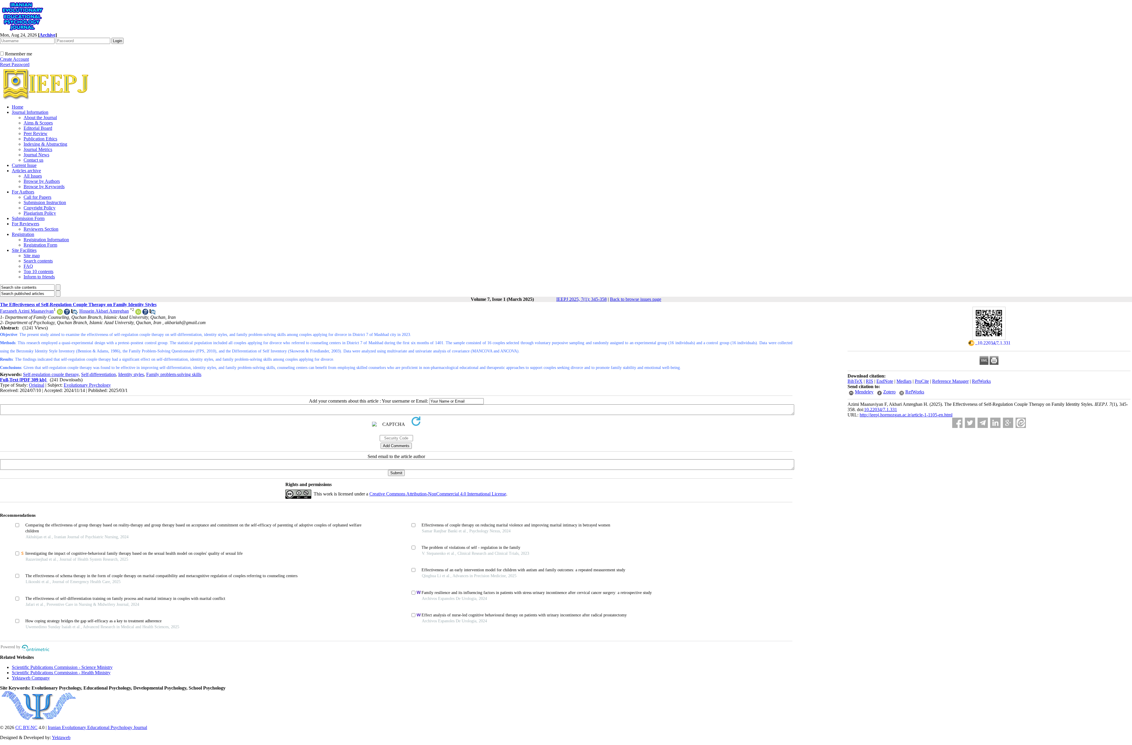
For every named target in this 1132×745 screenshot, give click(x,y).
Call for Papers (37, 197)
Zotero (889, 391)
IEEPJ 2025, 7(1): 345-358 (581, 299)
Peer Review (35, 133)
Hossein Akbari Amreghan (104, 311)
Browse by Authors (42, 181)
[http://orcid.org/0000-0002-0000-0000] (60, 313)
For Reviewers (25, 223)
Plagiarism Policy (40, 213)
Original (36, 385)
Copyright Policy (39, 207)
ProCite (922, 381)
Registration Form (40, 244)
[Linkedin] (995, 423)
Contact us (33, 160)
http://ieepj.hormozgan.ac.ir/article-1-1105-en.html (906, 414)
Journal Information (30, 112)
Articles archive (26, 170)
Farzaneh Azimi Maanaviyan (27, 311)
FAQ (28, 266)
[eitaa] (1021, 423)
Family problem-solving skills (173, 374)
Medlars (903, 381)
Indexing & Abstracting (45, 144)
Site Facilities (24, 250)
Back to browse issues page (635, 299)
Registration (23, 234)
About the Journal (40, 117)
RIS (869, 381)
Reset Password (14, 64)
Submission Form (28, 218)
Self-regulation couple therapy (51, 374)
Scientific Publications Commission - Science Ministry (62, 667)
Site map (32, 255)
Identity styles (131, 374)
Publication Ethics (40, 138)
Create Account (14, 59)
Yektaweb (61, 737)
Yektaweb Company (31, 677)
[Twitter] (970, 423)
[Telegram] (983, 423)
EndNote (884, 381)
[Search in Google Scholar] (67, 313)
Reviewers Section (41, 229)
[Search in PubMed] (74, 313)
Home (17, 106)
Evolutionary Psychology (87, 385)
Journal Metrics (38, 149)
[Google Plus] (1008, 423)
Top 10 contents (38, 271)
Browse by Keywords (44, 186)
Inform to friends (39, 276)
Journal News (36, 154)
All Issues (33, 175)
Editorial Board (38, 128)
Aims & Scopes (38, 122)
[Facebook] (957, 423)
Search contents (38, 260)
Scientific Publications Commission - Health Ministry (61, 672)
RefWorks (981, 381)
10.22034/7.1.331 (880, 409)
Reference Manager (950, 381)
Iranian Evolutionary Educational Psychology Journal (97, 727)
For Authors (23, 191)
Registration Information (46, 239)
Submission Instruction (45, 202)
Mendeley (864, 391)
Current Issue (24, 165)
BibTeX (855, 381)
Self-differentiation (98, 374)
